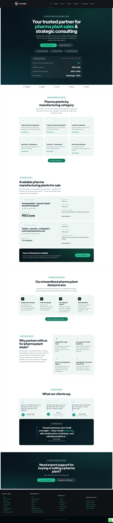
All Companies (84, 3)
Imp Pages (56, 3)
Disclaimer (6, 501)
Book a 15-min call (64, 45)
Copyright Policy (35, 499)
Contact (33, 506)
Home (51, 3)
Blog (5, 497)
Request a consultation (45, 480)
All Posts (69, 3)
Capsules (62, 501)
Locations (92, 3)
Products (76, 3)
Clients (86, 87)
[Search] (98, 3)
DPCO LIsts (34, 501)
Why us (71, 87)
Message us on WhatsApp (65, 480)
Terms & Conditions (8, 512)
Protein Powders (63, 506)
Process (56, 87)
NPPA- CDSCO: (7, 502)
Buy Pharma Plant (90, 501)
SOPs (33, 502)
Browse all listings (82, 255)
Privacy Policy (7, 499)
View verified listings (47, 45)
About (62, 3)
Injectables (62, 504)
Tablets (61, 499)
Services (5, 506)
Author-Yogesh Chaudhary (38, 512)
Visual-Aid (6, 510)
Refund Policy (7, 504)
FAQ (33, 497)
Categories (26, 87)
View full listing (66, 216)
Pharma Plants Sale (36, 508)
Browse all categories (55, 160)
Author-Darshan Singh (37, 510)
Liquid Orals (62, 502)
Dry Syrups (62, 508)
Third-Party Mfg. (7, 508)
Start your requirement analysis (55, 319)
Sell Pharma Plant (90, 502)
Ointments (62, 510)
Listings (41, 87)
